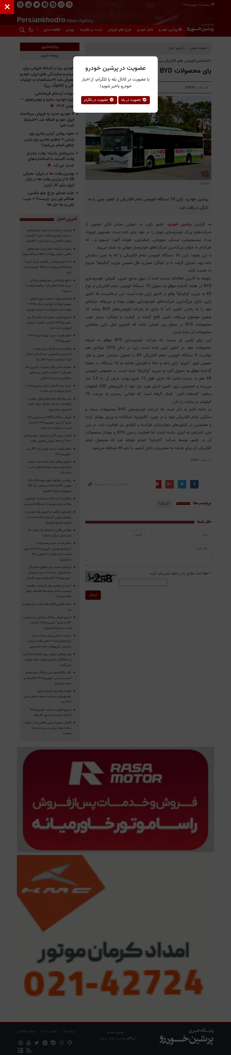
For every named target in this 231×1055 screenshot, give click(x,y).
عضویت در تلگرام (96, 100)
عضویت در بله (131, 100)
